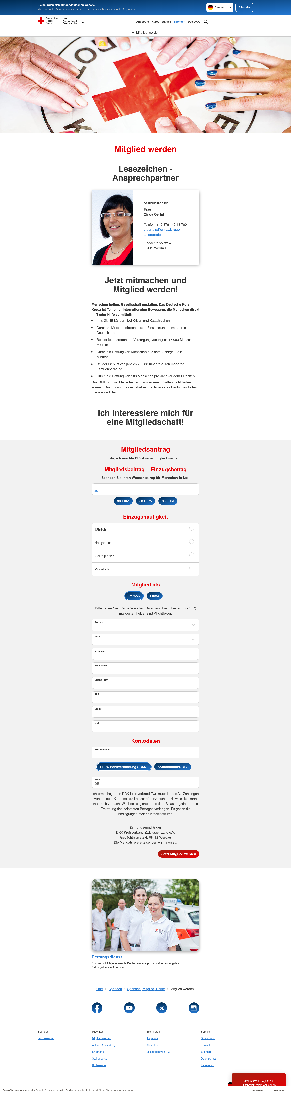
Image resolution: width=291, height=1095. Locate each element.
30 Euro (123, 500)
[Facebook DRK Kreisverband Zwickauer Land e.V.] (97, 1007)
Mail (97, 723)
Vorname (100, 651)
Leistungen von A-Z (158, 1052)
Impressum (207, 1065)
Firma (154, 595)
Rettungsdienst (107, 957)
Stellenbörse (99, 1058)
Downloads (208, 1038)
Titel (97, 636)
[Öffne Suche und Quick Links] (205, 21)
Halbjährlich (103, 542)
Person (134, 595)
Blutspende (99, 1065)
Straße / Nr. (101, 679)
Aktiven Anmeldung (104, 1045)
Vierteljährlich (104, 555)
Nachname (101, 665)
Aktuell (166, 21)
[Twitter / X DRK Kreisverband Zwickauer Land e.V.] (161, 1007)
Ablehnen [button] (257, 1090)
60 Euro (145, 500)
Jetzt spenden (46, 1038)
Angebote (142, 21)
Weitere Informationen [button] (119, 1090)
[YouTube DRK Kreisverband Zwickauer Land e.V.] (129, 1007)
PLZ (97, 694)
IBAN (97, 779)
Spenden (179, 21)
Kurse (155, 21)
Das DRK (194, 21)
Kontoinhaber (102, 749)
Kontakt (205, 1045)
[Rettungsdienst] (145, 915)
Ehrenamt (98, 1052)
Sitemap (206, 1052)
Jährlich (100, 529)
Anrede (99, 622)
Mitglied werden (101, 1038)
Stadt (98, 708)
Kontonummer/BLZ (173, 766)
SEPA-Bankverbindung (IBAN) (124, 766)
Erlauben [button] (279, 1090)
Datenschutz (208, 1058)
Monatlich (101, 569)
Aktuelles (152, 1045)
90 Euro (168, 500)
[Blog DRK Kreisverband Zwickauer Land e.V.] (194, 1007)
